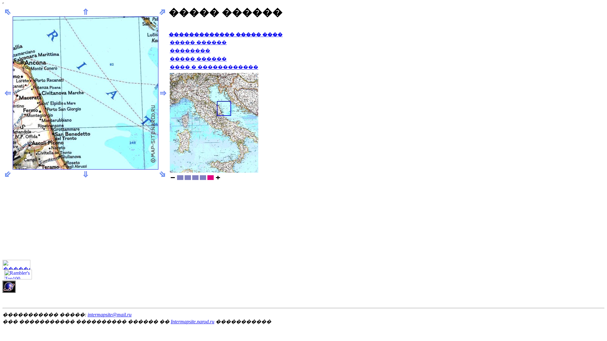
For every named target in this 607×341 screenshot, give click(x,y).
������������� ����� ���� (226, 34)
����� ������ (198, 42)
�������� (190, 50)
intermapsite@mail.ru (110, 314)
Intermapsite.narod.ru (192, 321)
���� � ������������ (214, 67)
